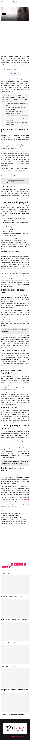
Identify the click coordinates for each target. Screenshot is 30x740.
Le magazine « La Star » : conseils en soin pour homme (12, 643)
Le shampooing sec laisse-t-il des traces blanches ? (13, 523)
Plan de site (8, 736)
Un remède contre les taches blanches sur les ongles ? (12, 596)
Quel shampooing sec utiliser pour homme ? (11, 517)
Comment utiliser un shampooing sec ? (10, 515)
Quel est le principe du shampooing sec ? (11, 513)
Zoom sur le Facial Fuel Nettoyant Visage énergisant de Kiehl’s (14, 714)
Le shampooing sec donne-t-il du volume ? (11, 525)
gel (24, 275)
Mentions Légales (16, 736)
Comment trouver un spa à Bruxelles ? (9, 666)
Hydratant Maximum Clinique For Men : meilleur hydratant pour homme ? (14, 690)
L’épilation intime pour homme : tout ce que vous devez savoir (14, 620)
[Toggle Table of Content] (18, 74)
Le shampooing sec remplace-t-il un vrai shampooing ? (14, 519)
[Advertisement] (15, 39)
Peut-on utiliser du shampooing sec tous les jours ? (13, 521)
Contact (22, 736)
